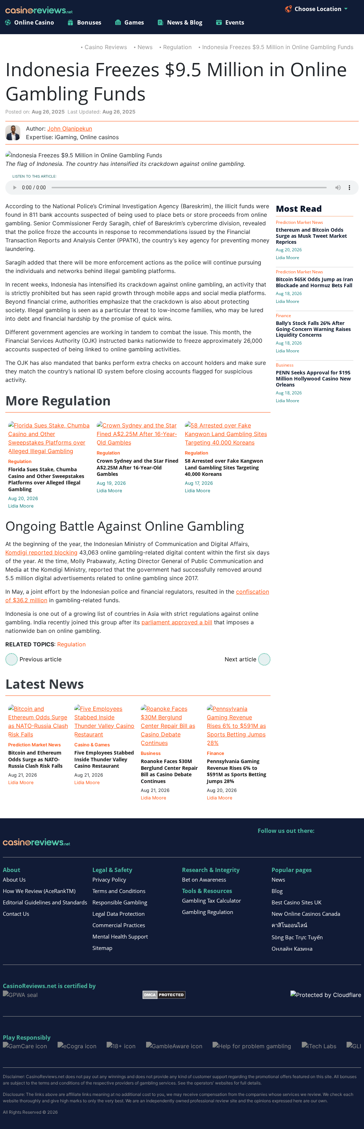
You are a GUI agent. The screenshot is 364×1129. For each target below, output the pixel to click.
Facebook (325, 845)
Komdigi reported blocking (41, 552)
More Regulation (58, 401)
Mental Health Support (120, 936)
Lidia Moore (20, 506)
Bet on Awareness (204, 879)
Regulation (177, 47)
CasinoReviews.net (30, 986)
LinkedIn (279, 845)
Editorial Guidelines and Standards (45, 902)
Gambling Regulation (207, 911)
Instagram (340, 845)
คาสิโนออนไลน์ (289, 925)
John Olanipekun (69, 128)
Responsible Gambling (119, 902)
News (145, 47)
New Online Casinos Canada (306, 913)
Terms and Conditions (118, 890)
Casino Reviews (106, 47)
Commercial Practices (118, 925)
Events (234, 22)
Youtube (309, 845)
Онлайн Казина (292, 948)
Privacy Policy (109, 879)
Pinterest (294, 845)
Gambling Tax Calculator (211, 900)
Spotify (355, 845)
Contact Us (16, 913)
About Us (14, 879)
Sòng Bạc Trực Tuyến (297, 937)
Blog (277, 890)
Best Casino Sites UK (296, 902)
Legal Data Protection (118, 913)
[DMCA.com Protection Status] (164, 994)
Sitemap (102, 947)
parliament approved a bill (176, 622)
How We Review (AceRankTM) (39, 890)
